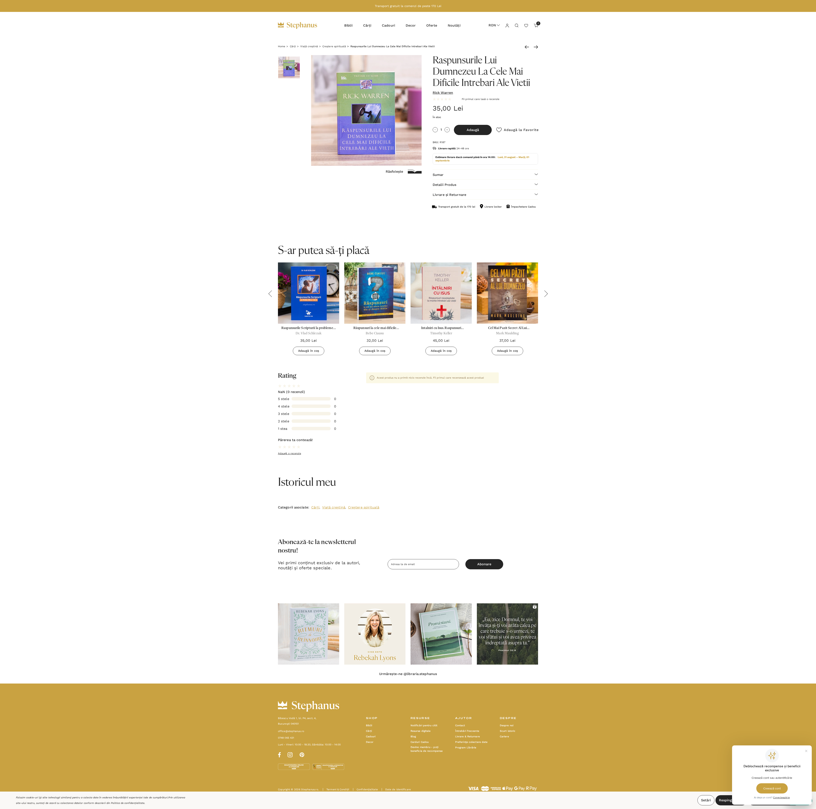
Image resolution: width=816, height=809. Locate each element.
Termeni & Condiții (336, 789)
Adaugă (473, 130)
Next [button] (546, 293)
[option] (308, 634)
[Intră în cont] (507, 25)
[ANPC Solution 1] (294, 766)
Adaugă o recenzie (289, 453)
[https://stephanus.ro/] (302, 25)
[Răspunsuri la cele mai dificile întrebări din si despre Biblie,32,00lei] (374, 293)
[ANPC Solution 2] (328, 766)
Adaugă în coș (308, 350)
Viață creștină (333, 507)
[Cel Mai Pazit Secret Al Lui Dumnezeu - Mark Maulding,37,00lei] (507, 293)
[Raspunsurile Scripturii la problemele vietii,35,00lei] (308, 293)
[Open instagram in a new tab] (290, 754)
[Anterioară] (528, 47)
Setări (706, 800)
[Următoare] (535, 47)
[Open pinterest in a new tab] (302, 754)
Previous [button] (270, 293)
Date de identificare (396, 789)
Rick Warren (443, 93)
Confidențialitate (365, 789)
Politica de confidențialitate (127, 803)
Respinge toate (731, 800)
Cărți (315, 507)
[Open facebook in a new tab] (279, 754)
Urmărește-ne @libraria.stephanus (408, 674)
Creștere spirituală (363, 507)
